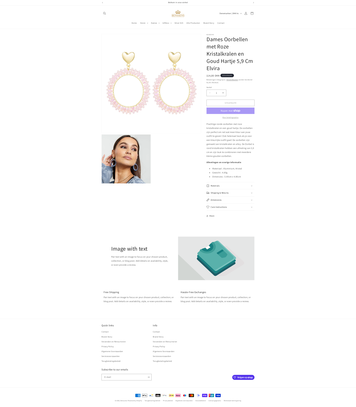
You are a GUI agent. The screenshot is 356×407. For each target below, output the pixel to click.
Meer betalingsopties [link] (230, 117)
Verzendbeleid (200, 401)
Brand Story (107, 336)
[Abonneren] (148, 377)
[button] (105, 13)
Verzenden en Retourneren (114, 341)
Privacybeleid (168, 401)
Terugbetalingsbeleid (111, 361)
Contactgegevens (214, 401)
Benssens (123, 401)
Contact (105, 331)
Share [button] (211, 216)
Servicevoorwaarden (111, 356)
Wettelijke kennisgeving (232, 401)
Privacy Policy (108, 346)
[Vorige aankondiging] (102, 2)
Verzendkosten (232, 80)
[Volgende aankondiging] (253, 2)
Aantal (209, 87)
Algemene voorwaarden (184, 401)
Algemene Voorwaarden (112, 351)
